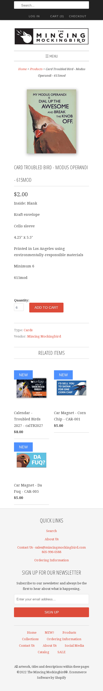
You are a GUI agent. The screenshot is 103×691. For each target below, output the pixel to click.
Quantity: (21, 300)
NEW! (49, 632)
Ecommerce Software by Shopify (61, 674)
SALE (62, 652)
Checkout (77, 16)
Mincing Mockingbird (44, 336)
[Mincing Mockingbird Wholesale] (51, 37)
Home (31, 632)
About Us (51, 539)
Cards (28, 330)
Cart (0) (57, 16)
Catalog (43, 652)
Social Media (74, 645)
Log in (34, 16)
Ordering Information (51, 560)
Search (51, 531)
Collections (30, 639)
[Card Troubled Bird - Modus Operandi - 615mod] (51, 158)
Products (36, 69)
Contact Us (26, 645)
